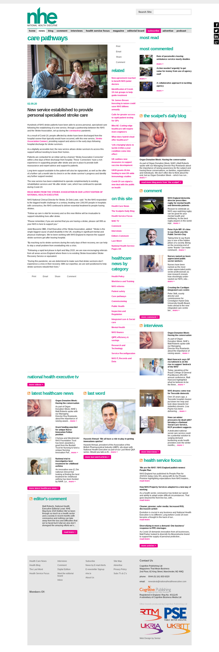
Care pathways (119, 296)
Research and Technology (118, 347)
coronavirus (75, 130)
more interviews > (150, 452)
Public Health (118, 306)
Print (34, 276)
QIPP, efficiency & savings (120, 339)
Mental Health (118, 327)
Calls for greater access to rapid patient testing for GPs (123, 117)
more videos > (36, 384)
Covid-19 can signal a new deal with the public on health (123, 184)
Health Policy (118, 276)
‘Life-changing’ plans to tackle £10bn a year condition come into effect (123, 149)
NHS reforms (118, 286)
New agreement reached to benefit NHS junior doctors (124, 81)
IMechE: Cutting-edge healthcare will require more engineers (122, 129)
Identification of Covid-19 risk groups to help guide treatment (122, 92)
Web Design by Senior (150, 638)
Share (57, 276)
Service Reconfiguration (123, 353)
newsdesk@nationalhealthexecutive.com (167, 581)
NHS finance (118, 332)
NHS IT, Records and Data (122, 360)
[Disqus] (67, 326)
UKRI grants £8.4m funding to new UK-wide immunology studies (123, 173)
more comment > (149, 317)
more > (73, 421)
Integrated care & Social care (123, 321)
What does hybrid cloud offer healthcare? (123, 138)
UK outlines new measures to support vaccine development (122, 162)
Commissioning (119, 301)
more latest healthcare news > (44, 488)
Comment (71, 276)
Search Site (145, 11)
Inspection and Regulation (119, 313)
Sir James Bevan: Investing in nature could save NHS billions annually (123, 105)
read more (145, 481)
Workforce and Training (123, 281)
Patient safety (118, 291)
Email (45, 276)
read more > (70, 532)
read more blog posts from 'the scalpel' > (161, 182)
